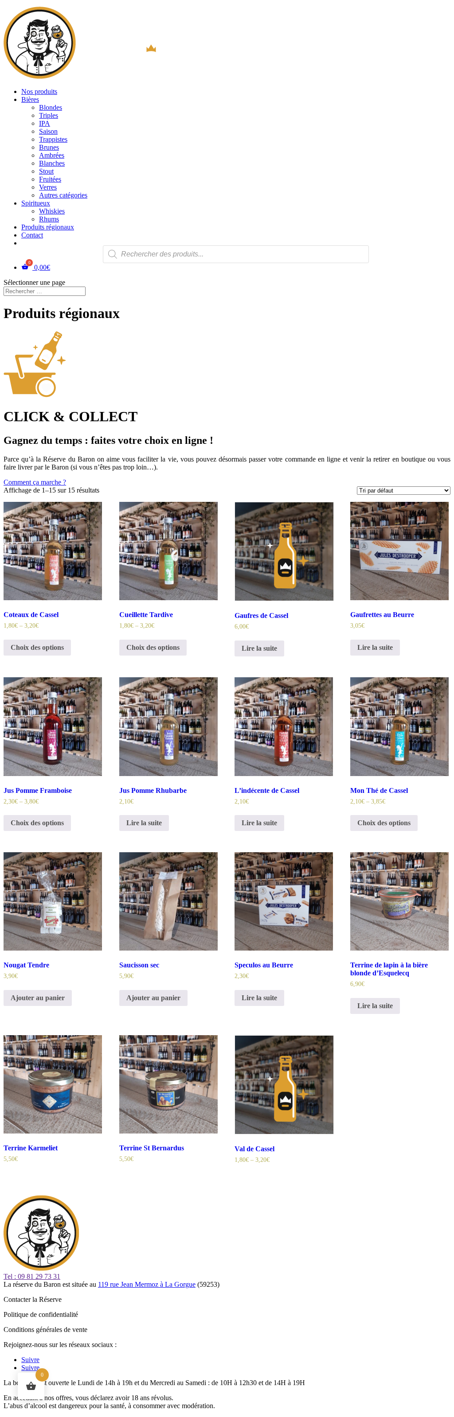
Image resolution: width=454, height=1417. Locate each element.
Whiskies (52, 211)
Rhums (49, 219)
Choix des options (37, 647)
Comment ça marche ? (35, 482)
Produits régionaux (47, 227)
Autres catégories (63, 195)
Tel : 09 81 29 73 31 (32, 1276)
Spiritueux (35, 203)
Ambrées (51, 155)
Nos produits (39, 91)
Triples (48, 115)
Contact (32, 235)
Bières (30, 99)
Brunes (49, 147)
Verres (48, 187)
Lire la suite (259, 648)
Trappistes (53, 139)
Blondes (50, 107)
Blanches (52, 163)
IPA (44, 123)
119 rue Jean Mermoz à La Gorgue (147, 1284)
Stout (46, 171)
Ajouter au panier (38, 998)
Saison (48, 131)
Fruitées (50, 179)
